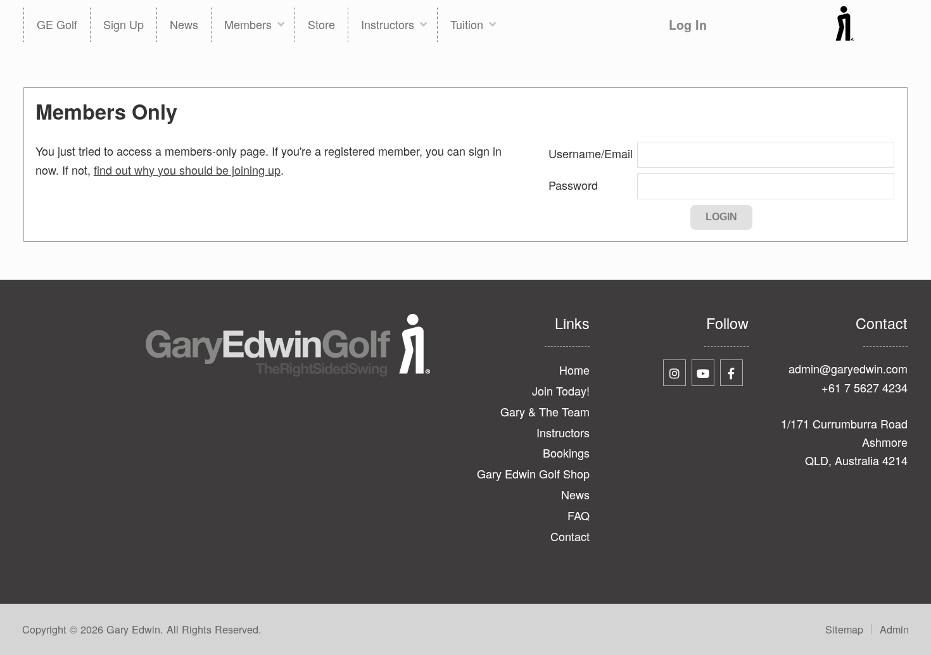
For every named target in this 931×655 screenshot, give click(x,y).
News (575, 494)
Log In (688, 25)
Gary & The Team (544, 411)
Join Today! (560, 390)
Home (574, 369)
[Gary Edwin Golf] (844, 36)
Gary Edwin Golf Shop (533, 473)
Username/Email (590, 153)
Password (573, 185)
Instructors (562, 432)
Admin (894, 629)
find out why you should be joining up (187, 169)
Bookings (566, 452)
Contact (569, 536)
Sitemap (844, 629)
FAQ (578, 515)
